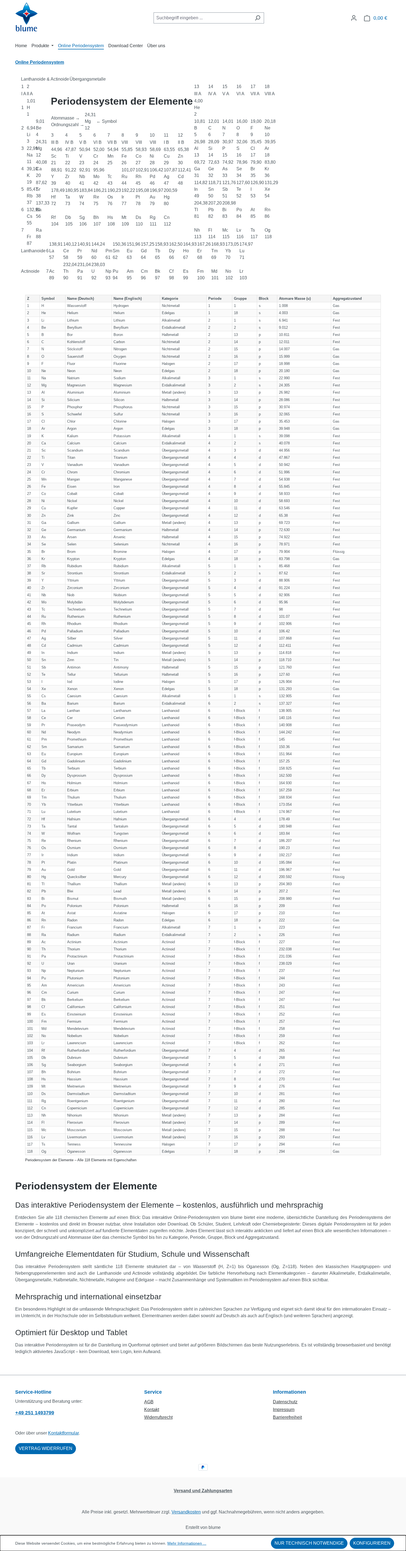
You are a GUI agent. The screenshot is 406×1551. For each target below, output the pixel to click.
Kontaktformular (63, 1433)
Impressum (283, 1409)
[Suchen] (257, 17)
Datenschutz (285, 1401)
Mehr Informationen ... (186, 1543)
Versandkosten (186, 1512)
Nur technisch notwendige (309, 1543)
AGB (149, 1401)
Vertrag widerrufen (45, 1448)
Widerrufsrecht (158, 1417)
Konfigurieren (372, 1543)
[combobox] (202, 17)
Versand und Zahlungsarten (203, 1490)
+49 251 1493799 (34, 1412)
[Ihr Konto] (353, 17)
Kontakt (151, 1409)
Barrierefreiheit (287, 1417)
